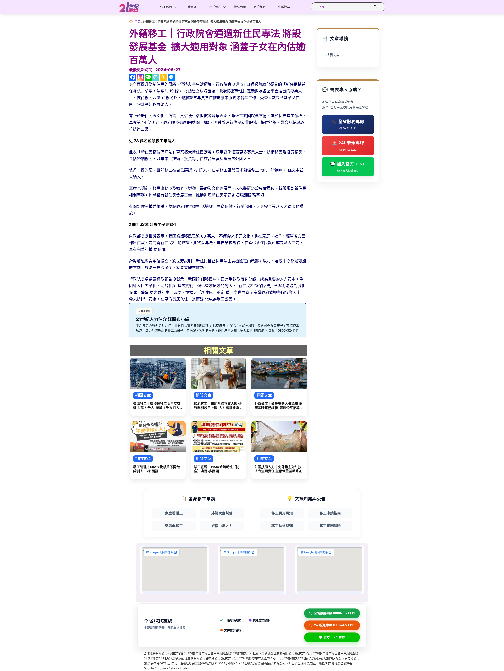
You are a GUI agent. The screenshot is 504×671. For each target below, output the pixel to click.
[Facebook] (132, 77)
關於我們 (259, 7)
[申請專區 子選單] (199, 7)
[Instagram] (140, 77)
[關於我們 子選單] (268, 7)
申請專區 (190, 7)
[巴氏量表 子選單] (224, 7)
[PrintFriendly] (155, 77)
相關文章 (332, 55)
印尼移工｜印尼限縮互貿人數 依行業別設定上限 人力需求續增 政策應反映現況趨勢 (218, 406)
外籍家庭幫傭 (222, 513)
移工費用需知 (282, 513)
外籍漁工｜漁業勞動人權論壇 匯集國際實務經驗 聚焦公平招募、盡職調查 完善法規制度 (279, 406)
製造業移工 (174, 526)
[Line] (148, 77)
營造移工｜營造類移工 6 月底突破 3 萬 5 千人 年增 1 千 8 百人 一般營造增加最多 (157, 406)
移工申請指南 (330, 513)
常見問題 (240, 7)
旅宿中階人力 (222, 526)
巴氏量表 (215, 7)
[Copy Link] (163, 77)
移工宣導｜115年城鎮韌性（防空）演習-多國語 (216, 469)
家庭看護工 (174, 513)
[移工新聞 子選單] (175, 7)
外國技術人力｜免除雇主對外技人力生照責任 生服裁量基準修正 (278, 469)
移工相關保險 (330, 526)
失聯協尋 (284, 7)
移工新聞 (166, 7)
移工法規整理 (282, 526)
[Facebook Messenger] (171, 77)
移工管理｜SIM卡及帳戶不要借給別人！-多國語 (156, 469)
